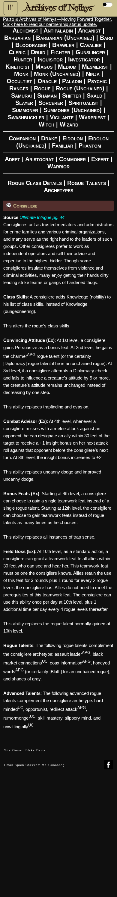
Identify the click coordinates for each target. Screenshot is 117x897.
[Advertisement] (58, 837)
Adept (12, 159)
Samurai (21, 95)
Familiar (62, 145)
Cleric (17, 52)
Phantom (90, 145)
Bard (106, 37)
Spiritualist (83, 102)
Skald (94, 95)
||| (10, 7)
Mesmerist (95, 66)
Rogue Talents (86, 183)
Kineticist (17, 66)
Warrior (58, 166)
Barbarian (17, 37)
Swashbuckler (26, 117)
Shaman (47, 95)
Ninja (93, 73)
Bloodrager (31, 45)
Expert (100, 159)
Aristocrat (39, 159)
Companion (22, 138)
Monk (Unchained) (57, 73)
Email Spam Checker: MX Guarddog (34, 765)
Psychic (97, 81)
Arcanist (89, 30)
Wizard (69, 124)
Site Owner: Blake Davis (24, 750)
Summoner (25, 110)
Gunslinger (90, 52)
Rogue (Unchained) (80, 88)
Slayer (24, 102)
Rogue (42, 88)
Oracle (47, 81)
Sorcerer (50, 102)
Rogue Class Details (35, 183)
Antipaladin (58, 30)
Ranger (18, 88)
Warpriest (92, 117)
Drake (49, 138)
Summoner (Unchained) (73, 110)
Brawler (63, 45)
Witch (46, 124)
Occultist (19, 81)
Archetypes (58, 190)
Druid (38, 52)
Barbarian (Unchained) (65, 37)
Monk (21, 73)
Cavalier (91, 45)
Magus (43, 66)
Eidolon (72, 138)
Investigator (84, 59)
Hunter (23, 59)
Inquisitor (50, 59)
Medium (67, 66)
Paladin (72, 81)
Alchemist (25, 30)
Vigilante (62, 117)
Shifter (71, 95)
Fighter (60, 52)
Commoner (72, 159)
